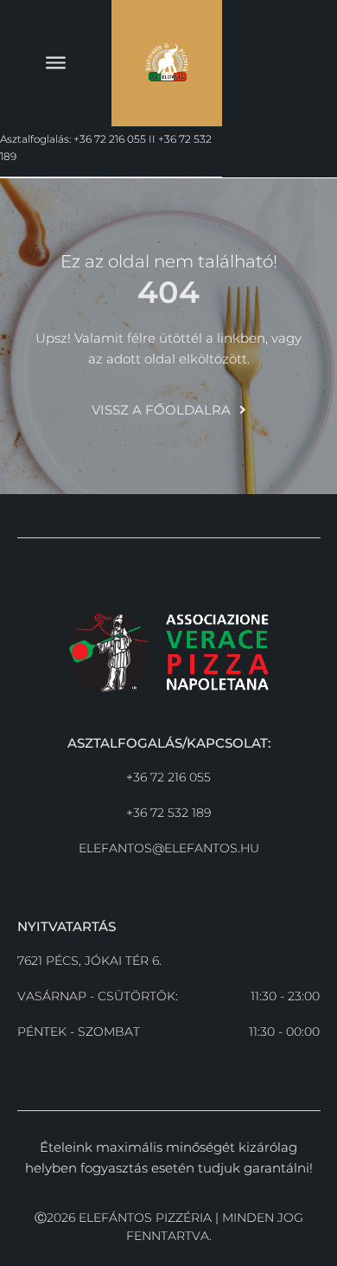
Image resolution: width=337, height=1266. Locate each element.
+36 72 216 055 (168, 777)
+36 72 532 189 (168, 812)
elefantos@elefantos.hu (169, 848)
